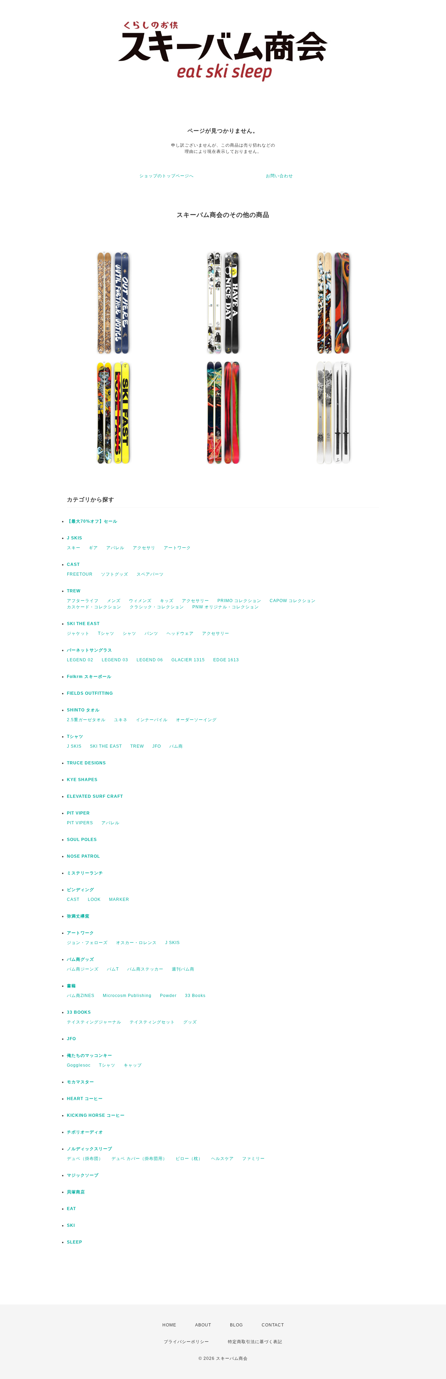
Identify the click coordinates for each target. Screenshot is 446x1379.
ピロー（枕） (189, 1158)
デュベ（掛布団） (85, 1158)
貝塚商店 (76, 1192)
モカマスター (80, 1082)
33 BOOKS (79, 1012)
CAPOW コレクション (293, 600)
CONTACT (273, 1325)
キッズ (167, 600)
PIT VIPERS (80, 822)
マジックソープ (83, 1175)
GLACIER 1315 (188, 659)
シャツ (129, 633)
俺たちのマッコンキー (89, 1055)
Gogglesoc (79, 1065)
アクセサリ (144, 547)
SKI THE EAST (83, 623)
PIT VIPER (78, 813)
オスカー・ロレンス (136, 942)
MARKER (119, 899)
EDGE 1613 (226, 659)
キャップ (133, 1065)
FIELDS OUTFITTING (90, 693)
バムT (113, 969)
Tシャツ (106, 633)
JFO (156, 746)
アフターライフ (83, 600)
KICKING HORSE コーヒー (96, 1115)
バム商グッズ (80, 959)
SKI (71, 1225)
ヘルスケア (222, 1158)
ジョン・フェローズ (87, 942)
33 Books (195, 995)
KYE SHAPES (82, 779)
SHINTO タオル (83, 710)
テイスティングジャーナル (94, 1022)
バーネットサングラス (89, 650)
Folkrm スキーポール (89, 676)
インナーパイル (152, 719)
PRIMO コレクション (239, 600)
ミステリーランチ (85, 873)
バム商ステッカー (145, 969)
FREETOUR (80, 574)
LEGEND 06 (150, 659)
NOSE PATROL (83, 856)
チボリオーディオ (85, 1132)
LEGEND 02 (80, 659)
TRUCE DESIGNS (86, 763)
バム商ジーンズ (83, 969)
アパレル (115, 547)
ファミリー (253, 1158)
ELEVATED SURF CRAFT (95, 796)
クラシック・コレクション (157, 607)
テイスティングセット (152, 1022)
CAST (73, 564)
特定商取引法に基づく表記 (255, 1341)
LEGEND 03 (115, 659)
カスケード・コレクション (94, 607)
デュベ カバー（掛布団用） (139, 1158)
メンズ (114, 600)
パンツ (151, 633)
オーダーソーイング (196, 719)
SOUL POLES (82, 839)
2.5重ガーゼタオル (86, 719)
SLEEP (74, 1242)
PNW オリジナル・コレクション (225, 607)
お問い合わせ (279, 175)
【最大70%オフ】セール (92, 521)
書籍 (71, 985)
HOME (169, 1325)
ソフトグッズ (114, 574)
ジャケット (78, 633)
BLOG (236, 1325)
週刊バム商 (183, 969)
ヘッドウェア (180, 633)
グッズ (190, 1022)
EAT (71, 1208)
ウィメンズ (140, 600)
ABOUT (203, 1325)
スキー (73, 547)
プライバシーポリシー (186, 1341)
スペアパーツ (150, 574)
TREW (73, 591)
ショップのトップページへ (166, 175)
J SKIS (74, 538)
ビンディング (80, 889)
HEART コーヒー (85, 1098)
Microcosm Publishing (127, 995)
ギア (93, 547)
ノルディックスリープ (89, 1148)
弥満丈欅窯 (78, 916)
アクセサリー (195, 600)
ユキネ (121, 719)
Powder (168, 995)
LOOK (94, 899)
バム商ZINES (80, 995)
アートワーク (177, 547)
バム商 (176, 746)
